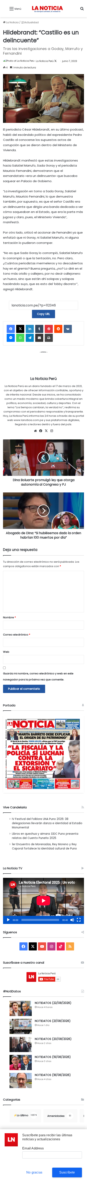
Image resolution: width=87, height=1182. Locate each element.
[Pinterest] (49, 329)
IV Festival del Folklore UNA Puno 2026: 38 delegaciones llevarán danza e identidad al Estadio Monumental (47, 823)
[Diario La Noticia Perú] (47, 8)
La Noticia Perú (45, 61)
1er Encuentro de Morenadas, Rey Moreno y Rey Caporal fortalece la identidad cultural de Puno (44, 846)
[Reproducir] (8, 920)
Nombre (9, 617)
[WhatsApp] (20, 338)
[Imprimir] (49, 338)
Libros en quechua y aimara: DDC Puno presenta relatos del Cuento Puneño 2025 (45, 836)
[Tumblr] (39, 329)
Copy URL (43, 314)
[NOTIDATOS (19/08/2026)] (21, 1062)
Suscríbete (67, 1172)
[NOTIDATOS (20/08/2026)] (21, 1044)
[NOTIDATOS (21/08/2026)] (21, 1026)
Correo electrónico (16, 635)
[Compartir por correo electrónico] (39, 338)
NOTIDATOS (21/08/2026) (53, 1021)
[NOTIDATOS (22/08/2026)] (21, 1008)
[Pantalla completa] (79, 920)
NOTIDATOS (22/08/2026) (53, 1003)
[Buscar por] (82, 10)
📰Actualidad (30, 22)
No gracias (34, 1172)
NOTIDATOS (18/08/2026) (53, 1075)
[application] (43, 901)
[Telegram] (30, 338)
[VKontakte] (68, 329)
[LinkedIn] (30, 329)
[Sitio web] (35, 430)
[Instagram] (51, 430)
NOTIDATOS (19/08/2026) (53, 1057)
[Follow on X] (55, 61)
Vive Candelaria (15, 807)
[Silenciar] (72, 920)
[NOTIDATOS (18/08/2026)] (21, 1080)
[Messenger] (11, 338)
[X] (20, 329)
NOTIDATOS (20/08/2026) (53, 1039)
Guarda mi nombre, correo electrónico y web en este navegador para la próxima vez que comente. (38, 676)
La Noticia (12, 22)
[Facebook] (11, 329)
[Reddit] (58, 329)
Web (6, 652)
